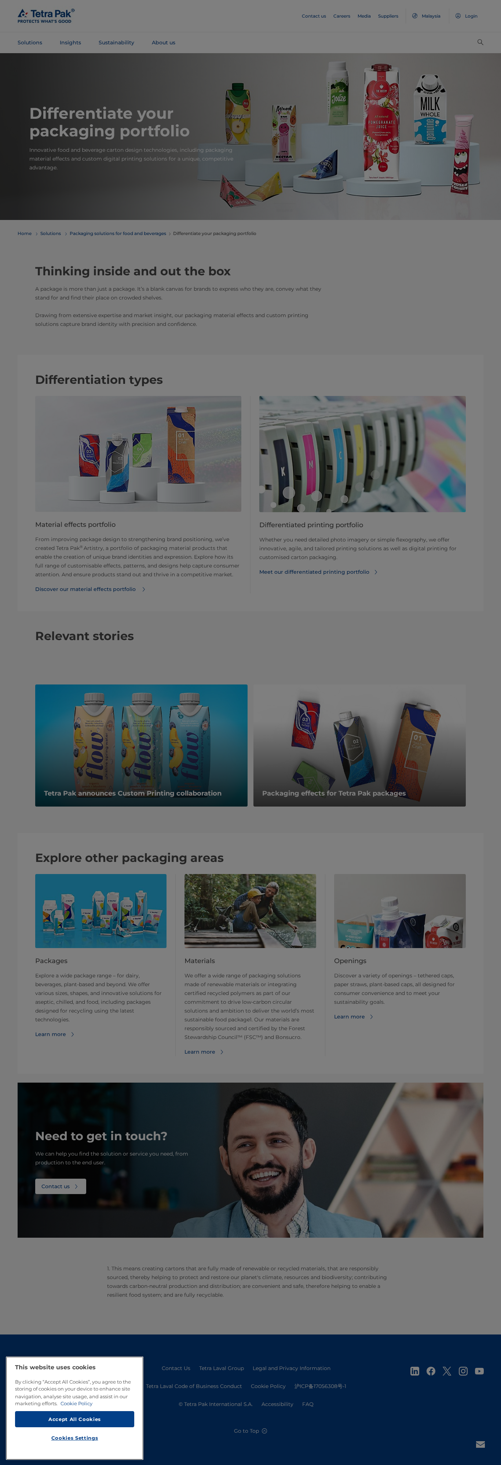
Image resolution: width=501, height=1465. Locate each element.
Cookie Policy (76, 1403)
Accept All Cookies (74, 1419)
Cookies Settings (74, 1438)
